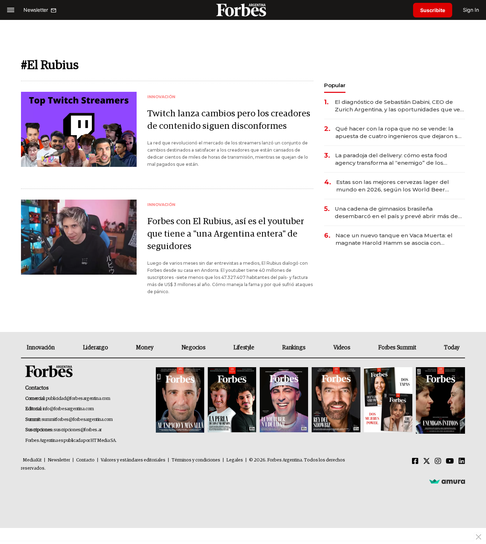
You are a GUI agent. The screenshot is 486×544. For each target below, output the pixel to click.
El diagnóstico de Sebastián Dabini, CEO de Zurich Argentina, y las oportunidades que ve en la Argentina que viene (397, 106)
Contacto (85, 460)
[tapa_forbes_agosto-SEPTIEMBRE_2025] (439, 400)
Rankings (293, 347)
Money (144, 347)
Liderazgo (95, 347)
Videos (341, 347)
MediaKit (32, 460)
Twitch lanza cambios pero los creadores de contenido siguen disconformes (228, 120)
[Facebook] (415, 461)
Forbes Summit (397, 347)
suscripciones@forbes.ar (78, 430)
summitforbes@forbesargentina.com (77, 419)
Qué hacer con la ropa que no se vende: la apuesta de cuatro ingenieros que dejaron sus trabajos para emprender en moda (400, 132)
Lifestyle (243, 347)
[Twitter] (426, 461)
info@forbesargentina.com (68, 409)
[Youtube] (450, 461)
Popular (334, 85)
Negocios (193, 347)
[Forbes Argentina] (243, 10)
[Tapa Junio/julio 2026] (180, 400)
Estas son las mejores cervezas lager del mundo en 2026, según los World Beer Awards (392, 186)
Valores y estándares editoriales (133, 460)
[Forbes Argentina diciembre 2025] (336, 400)
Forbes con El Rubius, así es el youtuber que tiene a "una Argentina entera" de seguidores (225, 234)
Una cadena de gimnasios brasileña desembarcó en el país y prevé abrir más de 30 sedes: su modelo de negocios (396, 212)
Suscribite (432, 10)
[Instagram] (438, 461)
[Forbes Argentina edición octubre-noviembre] (388, 400)
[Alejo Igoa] (284, 400)
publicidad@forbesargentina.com (78, 398)
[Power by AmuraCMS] (447, 481)
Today (451, 347)
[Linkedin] (462, 461)
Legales (234, 460)
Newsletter (59, 460)
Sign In (471, 10)
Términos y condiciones (195, 460)
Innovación (41, 347)
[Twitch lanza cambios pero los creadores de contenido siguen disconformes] (79, 129)
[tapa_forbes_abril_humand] (232, 400)
